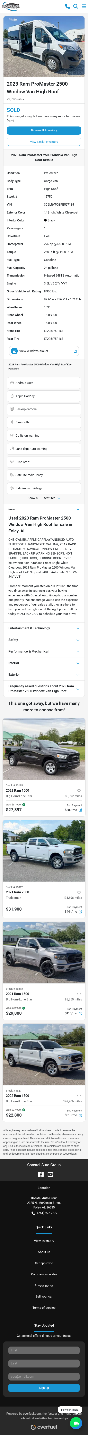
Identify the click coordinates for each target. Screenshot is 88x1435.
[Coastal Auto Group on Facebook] (39, 1174)
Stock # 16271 (14, 1090)
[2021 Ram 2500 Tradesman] (44, 851)
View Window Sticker (33, 351)
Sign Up (44, 1387)
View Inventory (44, 1241)
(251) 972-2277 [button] (47, 1213)
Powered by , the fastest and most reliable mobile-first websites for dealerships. (44, 1416)
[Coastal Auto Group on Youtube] (48, 1174)
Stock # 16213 (14, 988)
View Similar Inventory (44, 141)
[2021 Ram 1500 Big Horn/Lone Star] (44, 952)
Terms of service (44, 1308)
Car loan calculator (44, 1274)
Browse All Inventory (44, 130)
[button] (67, 6)
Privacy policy (44, 1285)
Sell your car (44, 1296)
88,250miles (73, 999)
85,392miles (73, 796)
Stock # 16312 (14, 887)
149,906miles (72, 1101)
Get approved (44, 1263)
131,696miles (72, 898)
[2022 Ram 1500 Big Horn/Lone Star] (44, 749)
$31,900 (14, 909)
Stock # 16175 (14, 785)
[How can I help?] (76, 1423)
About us (44, 1252)
